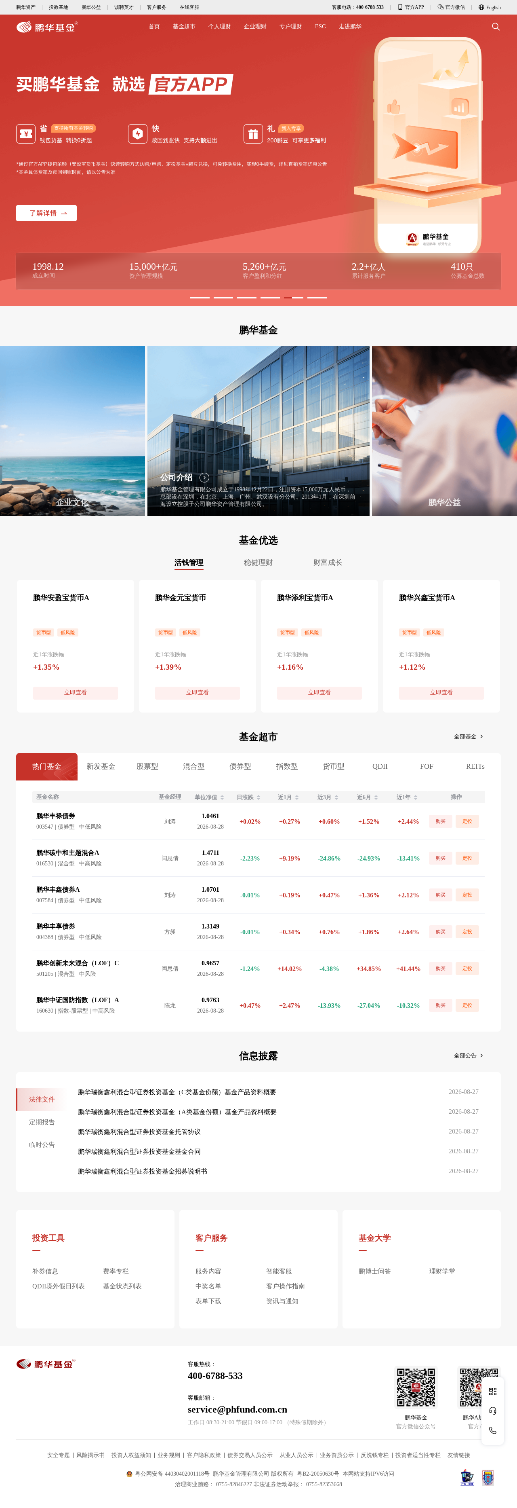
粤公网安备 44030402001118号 (172, 1474)
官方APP (414, 7)
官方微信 (455, 7)
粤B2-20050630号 (318, 1474)
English (493, 8)
